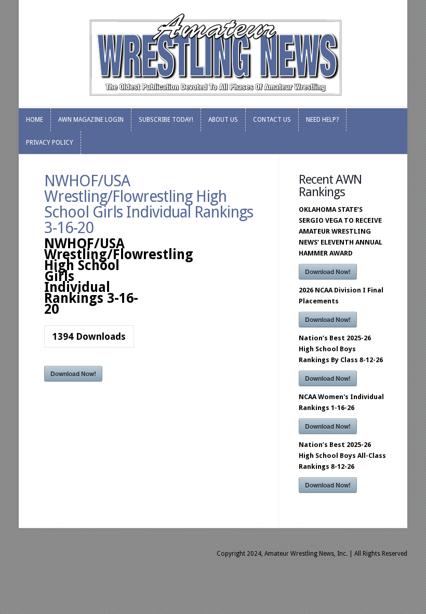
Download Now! (73, 373)
